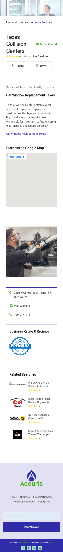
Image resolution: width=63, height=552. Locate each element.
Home (10, 22)
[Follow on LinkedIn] (40, 548)
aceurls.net (26, 542)
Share (20, 65)
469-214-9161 (22, 314)
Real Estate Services (24, 502)
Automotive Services (39, 22)
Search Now (31, 527)
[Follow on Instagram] (34, 548)
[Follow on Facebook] (23, 548)
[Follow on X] (29, 548)
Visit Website (22, 305)
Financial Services (43, 497)
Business (25, 497)
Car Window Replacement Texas (26, 133)
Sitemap (51, 542)
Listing (20, 22)
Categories (44, 502)
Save (43, 65)
